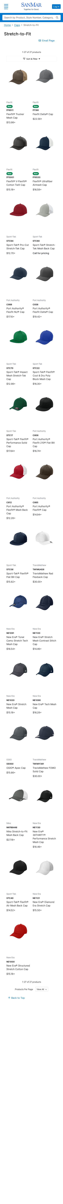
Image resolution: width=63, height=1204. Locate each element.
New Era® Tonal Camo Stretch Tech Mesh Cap (17, 641)
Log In (56, 6)
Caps (17, 25)
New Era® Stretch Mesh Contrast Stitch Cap (44, 641)
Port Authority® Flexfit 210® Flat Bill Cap (44, 443)
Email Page (48, 40)
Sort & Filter (32, 59)
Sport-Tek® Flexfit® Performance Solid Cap (17, 443)
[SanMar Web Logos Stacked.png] (31, 6)
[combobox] (41, 989)
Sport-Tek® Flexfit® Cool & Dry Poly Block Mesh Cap (44, 376)
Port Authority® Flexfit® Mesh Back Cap (17, 510)
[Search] (57, 17)
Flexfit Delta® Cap (43, 114)
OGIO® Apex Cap (16, 767)
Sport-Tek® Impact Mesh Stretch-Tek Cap (17, 376)
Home (7, 25)
